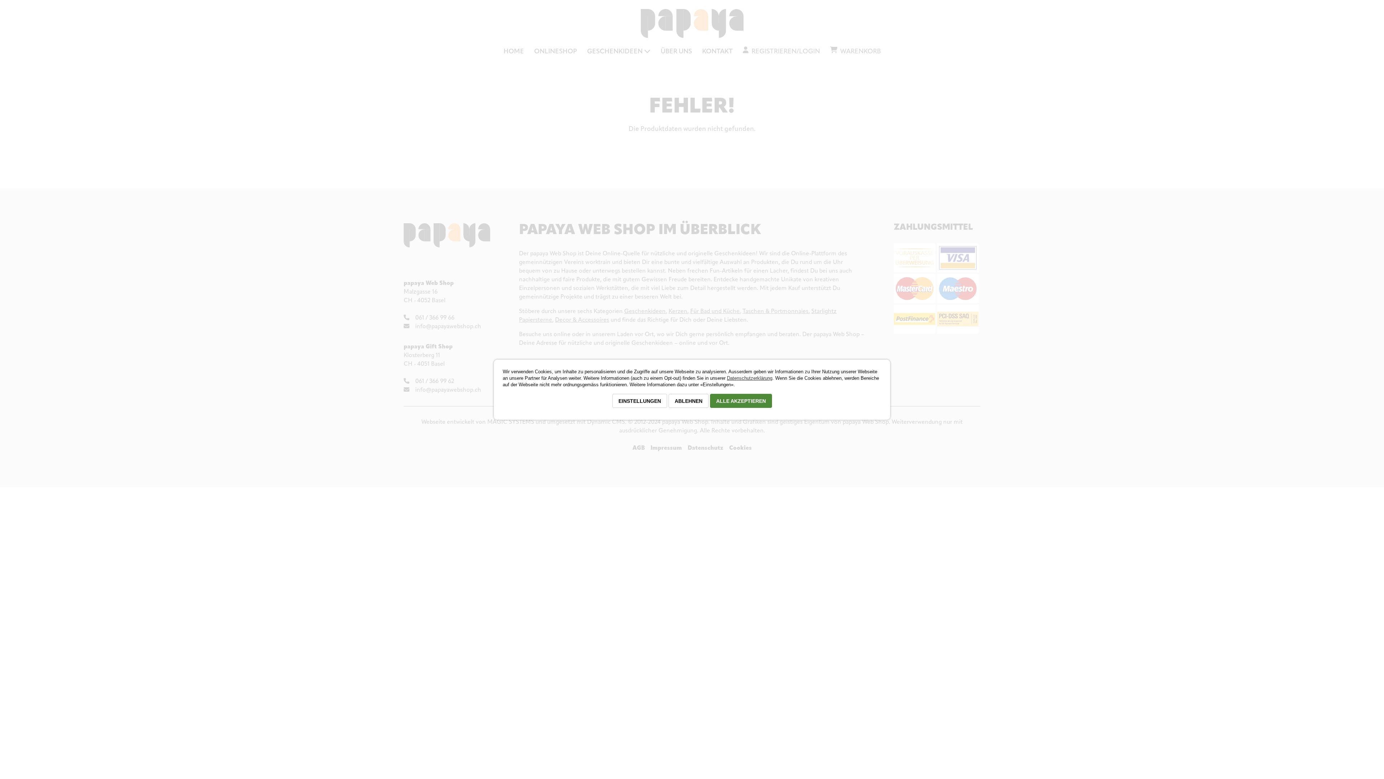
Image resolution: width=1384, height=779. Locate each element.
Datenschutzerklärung (749, 378)
